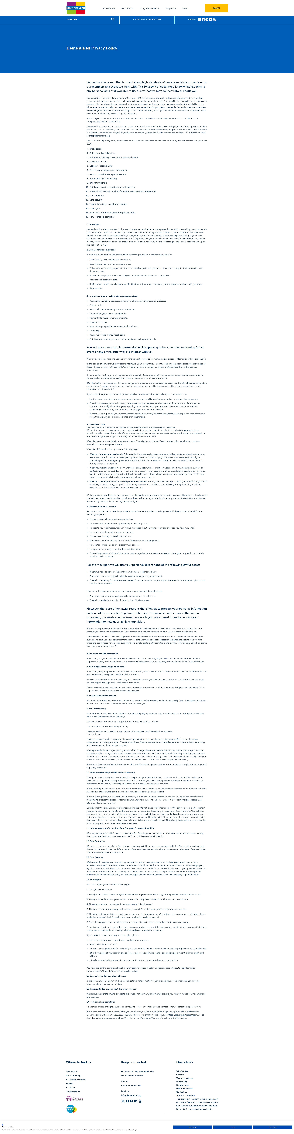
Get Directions (73, 1091)
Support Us (170, 8)
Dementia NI (76, 8)
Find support (112, 19)
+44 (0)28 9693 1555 (131, 1085)
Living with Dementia (149, 8)
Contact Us (181, 1092)
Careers (180, 1075)
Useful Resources (184, 1088)
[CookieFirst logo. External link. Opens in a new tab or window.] (2, 1125)
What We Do (127, 8)
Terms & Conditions (185, 1095)
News (185, 8)
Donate (216, 8)
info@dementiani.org (99, 136)
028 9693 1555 (154, 19)
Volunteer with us (184, 1078)
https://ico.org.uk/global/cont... (183, 1015)
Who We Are (109, 8)
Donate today (182, 1085)
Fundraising (181, 1081)
